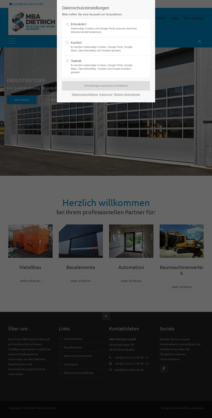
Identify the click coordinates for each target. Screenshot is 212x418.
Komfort (101, 46)
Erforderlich (104, 28)
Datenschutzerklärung (85, 94)
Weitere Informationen (127, 94)
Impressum (106, 94)
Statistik (101, 66)
